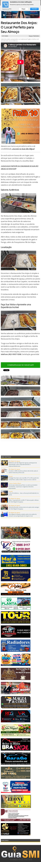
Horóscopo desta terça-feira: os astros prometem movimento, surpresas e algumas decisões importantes (23, 486)
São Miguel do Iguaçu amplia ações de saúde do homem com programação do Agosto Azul (23, 515)
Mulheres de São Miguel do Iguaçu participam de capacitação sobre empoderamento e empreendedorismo (23, 464)
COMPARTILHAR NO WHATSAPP (20, 365)
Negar (23, 9)
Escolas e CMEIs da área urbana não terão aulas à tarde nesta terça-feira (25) (23, 471)
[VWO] (10, 9)
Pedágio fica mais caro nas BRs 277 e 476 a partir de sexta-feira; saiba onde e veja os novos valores (24, 478)
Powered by (5, 9)
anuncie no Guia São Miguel (23, 149)
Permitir (34, 9)
